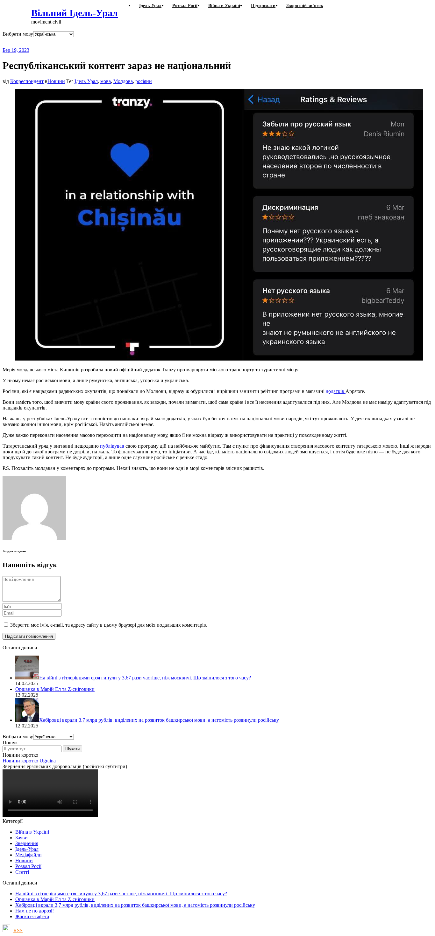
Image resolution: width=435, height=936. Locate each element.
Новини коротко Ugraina (29, 760)
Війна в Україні (32, 832)
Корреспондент (27, 81)
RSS (18, 930)
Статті (22, 872)
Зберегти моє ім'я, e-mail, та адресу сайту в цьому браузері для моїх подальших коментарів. (108, 625)
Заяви (21, 837)
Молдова (123, 81)
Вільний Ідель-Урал (74, 13)
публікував (112, 446)
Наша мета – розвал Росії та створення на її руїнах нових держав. (126, 42)
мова (105, 81)
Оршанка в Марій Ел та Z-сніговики (55, 899)
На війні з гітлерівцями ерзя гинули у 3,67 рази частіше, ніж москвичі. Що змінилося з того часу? (121, 893)
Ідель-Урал (86, 81)
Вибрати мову (18, 34)
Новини (56, 81)
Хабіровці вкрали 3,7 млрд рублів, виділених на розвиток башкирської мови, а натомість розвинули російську (135, 905)
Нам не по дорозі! (34, 910)
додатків (336, 391)
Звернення (26, 843)
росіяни (143, 81)
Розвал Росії (28, 866)
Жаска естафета (32, 916)
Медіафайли (28, 854)
